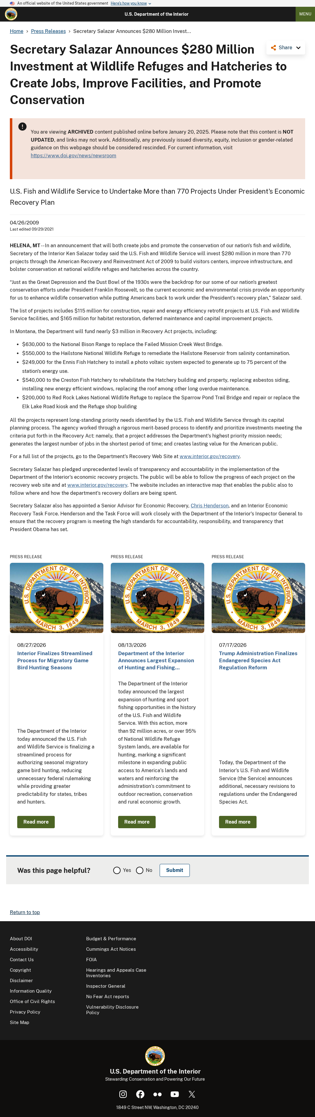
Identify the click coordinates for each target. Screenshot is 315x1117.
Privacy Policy (25, 1011)
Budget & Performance (111, 938)
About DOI (21, 938)
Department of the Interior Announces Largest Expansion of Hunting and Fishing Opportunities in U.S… (156, 660)
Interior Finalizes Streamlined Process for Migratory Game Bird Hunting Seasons (54, 660)
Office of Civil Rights (32, 1001)
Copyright (20, 970)
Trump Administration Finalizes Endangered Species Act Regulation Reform (258, 660)
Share (285, 47)
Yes (127, 870)
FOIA (91, 959)
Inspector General (106, 986)
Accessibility (24, 949)
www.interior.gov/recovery (210, 456)
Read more (36, 822)
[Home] (11, 14)
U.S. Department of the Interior (157, 14)
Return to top (25, 912)
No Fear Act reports (107, 996)
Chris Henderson (210, 506)
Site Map (19, 1022)
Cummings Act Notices (111, 949)
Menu (305, 14)
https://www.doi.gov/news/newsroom (73, 156)
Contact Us (22, 959)
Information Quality (31, 991)
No (149, 870)
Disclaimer (21, 980)
